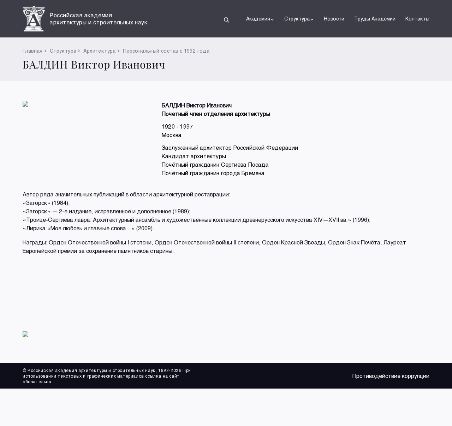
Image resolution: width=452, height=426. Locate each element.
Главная (33, 51)
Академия (258, 19)
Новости (334, 19)
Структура (297, 19)
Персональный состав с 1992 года (166, 51)
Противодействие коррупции (390, 375)
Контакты (417, 19)
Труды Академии (375, 19)
